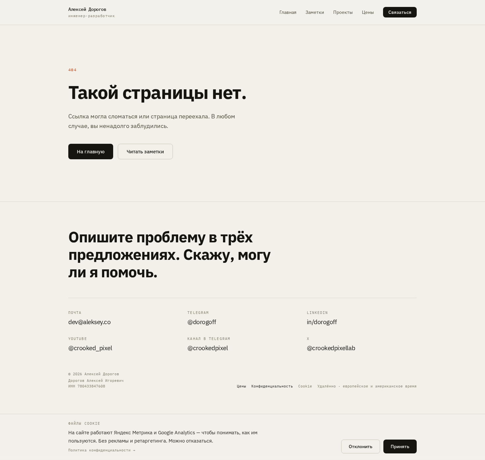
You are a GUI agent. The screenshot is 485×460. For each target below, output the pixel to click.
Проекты (343, 12)
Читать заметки (145, 151)
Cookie (305, 386)
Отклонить (360, 446)
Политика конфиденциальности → (101, 450)
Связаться (399, 12)
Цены (368, 12)
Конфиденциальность (272, 386)
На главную (91, 151)
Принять (400, 446)
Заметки (315, 12)
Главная (287, 12)
